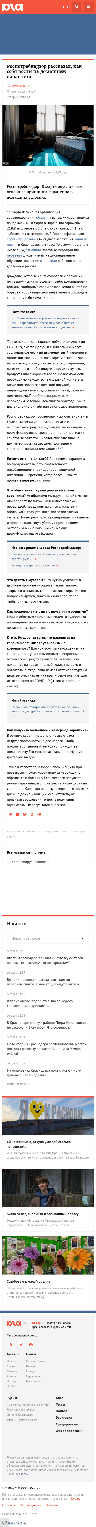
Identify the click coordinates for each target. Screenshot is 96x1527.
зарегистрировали (21, 239)
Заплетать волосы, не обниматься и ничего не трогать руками (44, 556)
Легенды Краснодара (20, 1410)
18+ (65, 7)
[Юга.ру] (12, 7)
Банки (31, 1354)
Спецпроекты (67, 1424)
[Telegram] (21, 1345)
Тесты (60, 1404)
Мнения (12, 1371)
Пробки (12, 1386)
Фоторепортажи (69, 1431)
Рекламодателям (30, 1505)
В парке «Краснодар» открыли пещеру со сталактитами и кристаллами (40, 1003)
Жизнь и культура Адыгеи (23, 1420)
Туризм (13, 1397)
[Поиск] (76, 7)
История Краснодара (20, 1415)
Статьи (11, 1366)
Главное (13, 1354)
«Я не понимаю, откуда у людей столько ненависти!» (39, 1144)
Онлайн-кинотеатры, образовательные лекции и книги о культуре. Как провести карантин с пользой (48, 709)
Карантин (13, 831)
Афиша (11, 1376)
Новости (17, 923)
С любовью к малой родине (28, 1281)
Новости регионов (26, 938)
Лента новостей (17, 1084)
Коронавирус (32, 831)
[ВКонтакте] (11, 1345)
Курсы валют (34, 1376)
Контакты (52, 1505)
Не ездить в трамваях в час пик (33, 565)
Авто (60, 1398)
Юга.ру (36, 1323)
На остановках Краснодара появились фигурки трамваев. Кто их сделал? (44, 1072)
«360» (61, 448)
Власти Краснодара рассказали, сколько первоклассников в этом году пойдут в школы (43, 981)
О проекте (8, 1505)
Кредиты (31, 1371)
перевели (14, 255)
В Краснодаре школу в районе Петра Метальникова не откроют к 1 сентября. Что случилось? (47, 1024)
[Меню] (89, 7)
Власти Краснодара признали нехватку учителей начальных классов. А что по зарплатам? (45, 960)
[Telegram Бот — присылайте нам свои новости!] (31, 1345)
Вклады (31, 1366)
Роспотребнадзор (74, 831)
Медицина (52, 831)
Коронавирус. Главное (28, 861)
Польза (61, 1411)
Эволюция (64, 1417)
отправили (48, 260)
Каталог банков (35, 1361)
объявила (43, 217)
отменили (33, 250)
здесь (24, 1474)
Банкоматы (33, 1381)
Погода (11, 1381)
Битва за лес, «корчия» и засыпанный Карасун (44, 1213)
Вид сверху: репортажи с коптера (28, 1405)
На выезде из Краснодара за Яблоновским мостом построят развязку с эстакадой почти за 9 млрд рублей (47, 1049)
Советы (12, 837)
